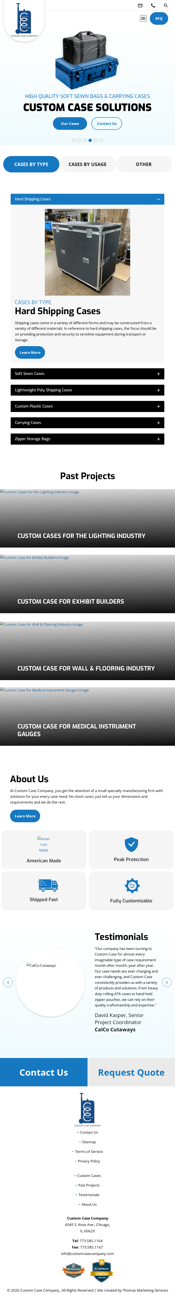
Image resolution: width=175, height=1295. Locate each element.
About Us (89, 1204)
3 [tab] (84, 140)
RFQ (159, 18)
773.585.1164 (91, 1240)
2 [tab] (79, 140)
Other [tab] (144, 164)
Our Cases (70, 123)
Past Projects (89, 1185)
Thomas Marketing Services (145, 1290)
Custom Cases (89, 1175)
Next (167, 982)
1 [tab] (74, 140)
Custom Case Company (39, 1290)
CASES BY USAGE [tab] (87, 164)
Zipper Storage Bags (88, 439)
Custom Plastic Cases (88, 406)
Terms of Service (89, 1151)
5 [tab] (95, 140)
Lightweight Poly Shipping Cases (88, 390)
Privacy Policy (89, 1161)
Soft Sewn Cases (88, 373)
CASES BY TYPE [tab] (31, 164)
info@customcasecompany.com (87, 1253)
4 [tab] (90, 140)
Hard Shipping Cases (88, 199)
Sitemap (89, 1141)
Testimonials (89, 1194)
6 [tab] (101, 140)
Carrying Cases (88, 422)
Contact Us (107, 123)
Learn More (30, 352)
